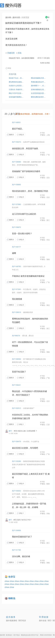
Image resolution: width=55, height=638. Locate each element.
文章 (22, 148)
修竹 (10, 431)
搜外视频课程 (11, 620)
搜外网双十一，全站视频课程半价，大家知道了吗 (38, 85)
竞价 (25, 275)
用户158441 (16, 385)
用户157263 (16, 289)
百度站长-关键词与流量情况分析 (16, 89)
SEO (11, 5)
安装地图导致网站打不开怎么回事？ (16, 97)
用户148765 (16, 266)
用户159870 (16, 227)
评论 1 (21, 424)
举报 (9, 68)
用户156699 (16, 162)
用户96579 (16, 335)
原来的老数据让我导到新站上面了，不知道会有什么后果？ (38, 89)
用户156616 (16, 312)
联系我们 (9, 635)
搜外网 (8, 17)
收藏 (30, 134)
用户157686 (16, 204)
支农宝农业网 (11, 38)
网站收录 (18, 318)
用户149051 (16, 122)
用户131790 (16, 550)
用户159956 (16, 530)
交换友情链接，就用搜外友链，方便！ (34, 113)
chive (7, 581)
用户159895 (16, 184)
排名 (20, 52)
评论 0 (21, 134)
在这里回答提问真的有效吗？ (38, 93)
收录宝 (11, 576)
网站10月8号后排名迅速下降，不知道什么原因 (16, 93)
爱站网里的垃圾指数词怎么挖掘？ (16, 82)
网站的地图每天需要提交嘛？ (38, 78)
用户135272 (16, 142)
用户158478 (16, 441)
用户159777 (16, 247)
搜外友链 (42, 620)
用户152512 (16, 408)
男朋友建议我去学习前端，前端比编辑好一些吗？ (38, 82)
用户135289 (16, 461)
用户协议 (16, 635)
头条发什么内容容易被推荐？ (16, 85)
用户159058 (16, 359)
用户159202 (16, 491)
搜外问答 (16, 17)
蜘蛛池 (11, 598)
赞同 (11, 134)
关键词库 (11, 52)
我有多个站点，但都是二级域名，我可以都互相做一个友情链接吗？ (16, 78)
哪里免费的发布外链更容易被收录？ (38, 97)
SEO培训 (22, 620)
